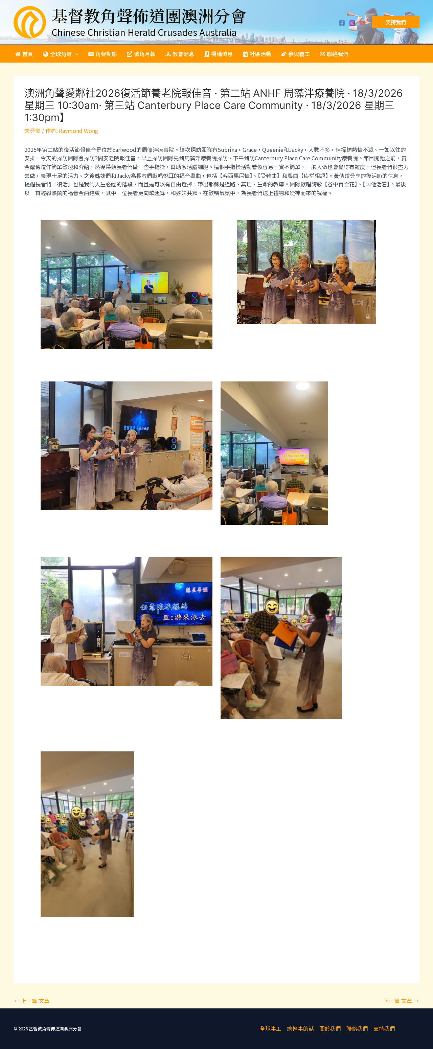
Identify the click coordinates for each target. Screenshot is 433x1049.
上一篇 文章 (31, 1001)
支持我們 (384, 1028)
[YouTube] (362, 23)
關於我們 (330, 1028)
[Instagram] (352, 23)
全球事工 (270, 1028)
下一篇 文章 (401, 1001)
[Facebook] (342, 23)
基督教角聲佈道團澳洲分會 (148, 15)
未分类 (32, 130)
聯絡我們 (357, 1028)
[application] (75, 54)
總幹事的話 (300, 1028)
